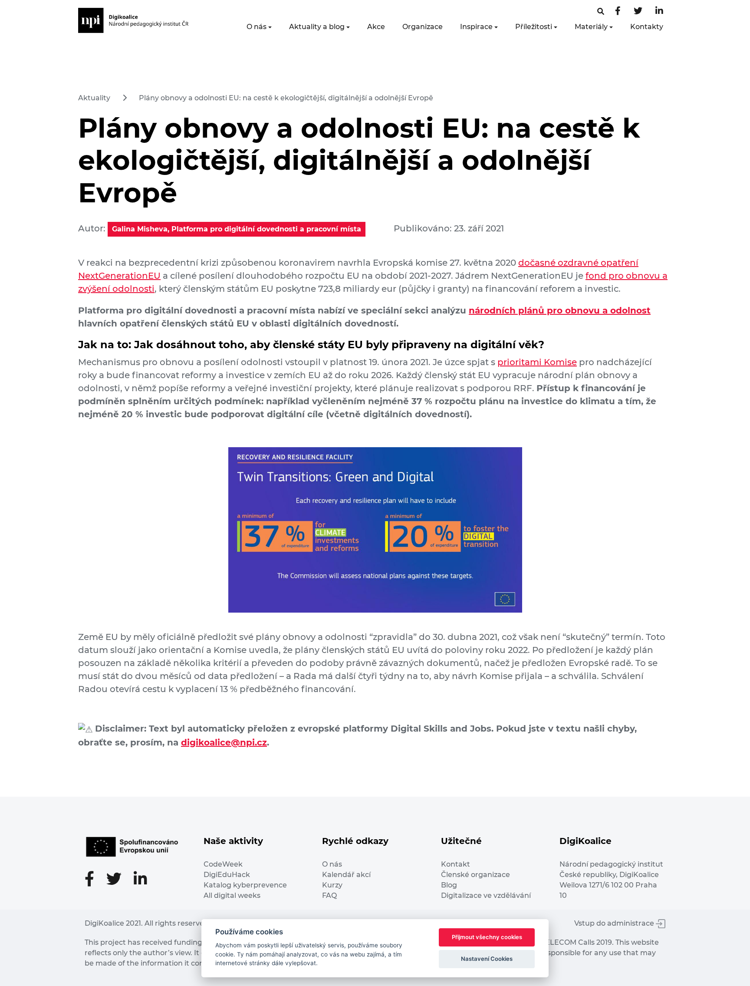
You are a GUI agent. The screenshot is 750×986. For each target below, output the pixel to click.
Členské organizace (475, 875)
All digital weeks (232, 895)
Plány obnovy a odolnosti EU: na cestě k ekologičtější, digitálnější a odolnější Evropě (286, 98)
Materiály (591, 27)
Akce (376, 27)
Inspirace (476, 27)
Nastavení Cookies (487, 958)
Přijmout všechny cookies (487, 936)
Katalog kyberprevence (245, 885)
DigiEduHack (227, 875)
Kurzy (332, 885)
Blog (449, 885)
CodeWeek (223, 864)
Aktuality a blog (317, 27)
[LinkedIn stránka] (659, 11)
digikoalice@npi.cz (224, 742)
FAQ (329, 895)
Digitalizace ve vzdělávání (486, 895)
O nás (256, 27)
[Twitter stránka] (638, 11)
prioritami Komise (537, 362)
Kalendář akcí (346, 875)
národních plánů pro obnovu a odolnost (560, 310)
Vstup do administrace (615, 923)
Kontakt (455, 864)
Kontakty (646, 27)
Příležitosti (533, 27)
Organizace (422, 27)
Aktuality (94, 98)
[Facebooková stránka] (600, 11)
